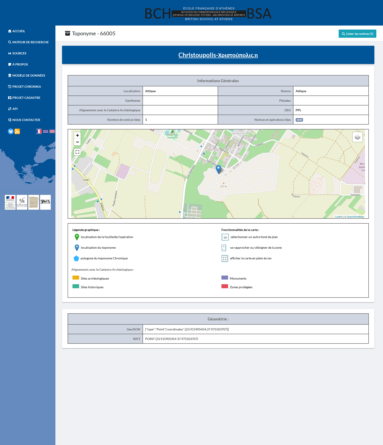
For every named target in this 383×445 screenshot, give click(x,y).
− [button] (77, 142)
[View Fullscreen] (77, 152)
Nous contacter (26, 120)
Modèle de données (28, 75)
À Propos (20, 64)
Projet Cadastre (26, 97)
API (15, 109)
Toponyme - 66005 (93, 33)
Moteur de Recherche (30, 42)
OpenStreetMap (355, 216)
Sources (19, 53)
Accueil (18, 31)
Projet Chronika (26, 86)
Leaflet (338, 216)
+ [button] (77, 135)
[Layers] (357, 137)
